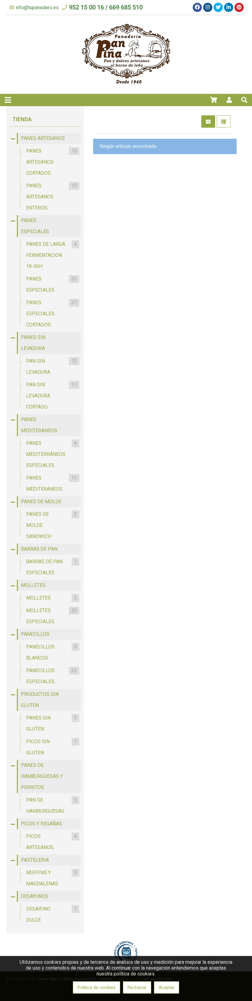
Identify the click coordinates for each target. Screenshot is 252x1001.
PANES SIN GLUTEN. (51, 723)
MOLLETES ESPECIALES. (51, 616)
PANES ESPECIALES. (51, 284)
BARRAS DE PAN (39, 549)
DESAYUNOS (34, 896)
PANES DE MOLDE (41, 501)
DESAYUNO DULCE (51, 914)
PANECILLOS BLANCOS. (51, 652)
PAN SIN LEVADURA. (51, 366)
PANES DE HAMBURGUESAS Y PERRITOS (42, 776)
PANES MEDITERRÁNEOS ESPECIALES (51, 454)
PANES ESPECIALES (35, 225)
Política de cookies (96, 987)
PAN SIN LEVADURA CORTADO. (51, 396)
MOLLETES (33, 585)
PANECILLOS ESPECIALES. (51, 676)
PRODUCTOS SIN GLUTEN (40, 699)
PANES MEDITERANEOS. (51, 483)
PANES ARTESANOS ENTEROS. (51, 197)
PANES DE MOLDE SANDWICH (51, 525)
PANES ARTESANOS (43, 138)
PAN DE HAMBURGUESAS (51, 805)
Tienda (22, 119)
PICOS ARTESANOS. (51, 841)
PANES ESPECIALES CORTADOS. (51, 314)
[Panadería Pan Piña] (126, 86)
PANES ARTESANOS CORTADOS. (51, 162)
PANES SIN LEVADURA (33, 342)
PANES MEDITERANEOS (39, 425)
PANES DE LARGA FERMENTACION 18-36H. (51, 255)
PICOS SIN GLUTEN (51, 747)
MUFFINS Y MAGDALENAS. (51, 878)
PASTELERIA (35, 860)
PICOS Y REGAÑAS (41, 824)
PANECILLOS (35, 634)
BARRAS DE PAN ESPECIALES (51, 567)
